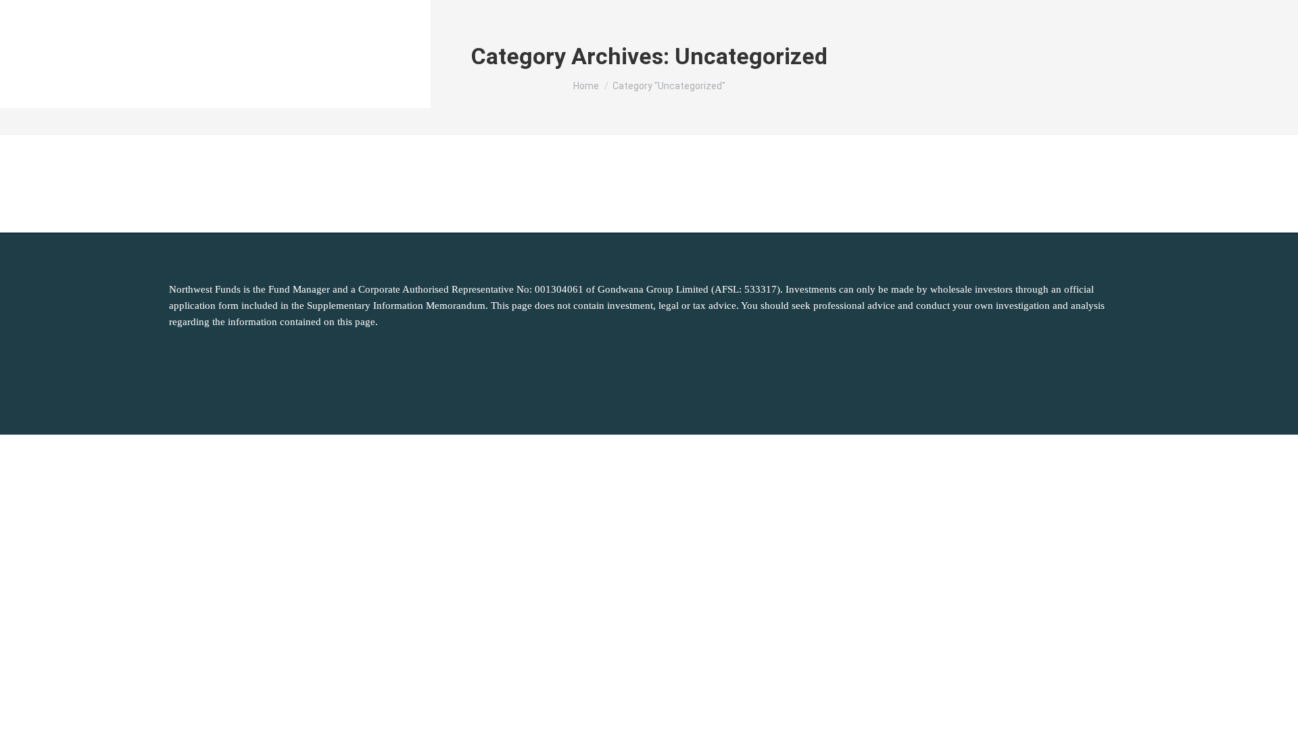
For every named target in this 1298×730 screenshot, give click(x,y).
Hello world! (214, 158)
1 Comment (406, 184)
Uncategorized (210, 184)
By (275, 184)
